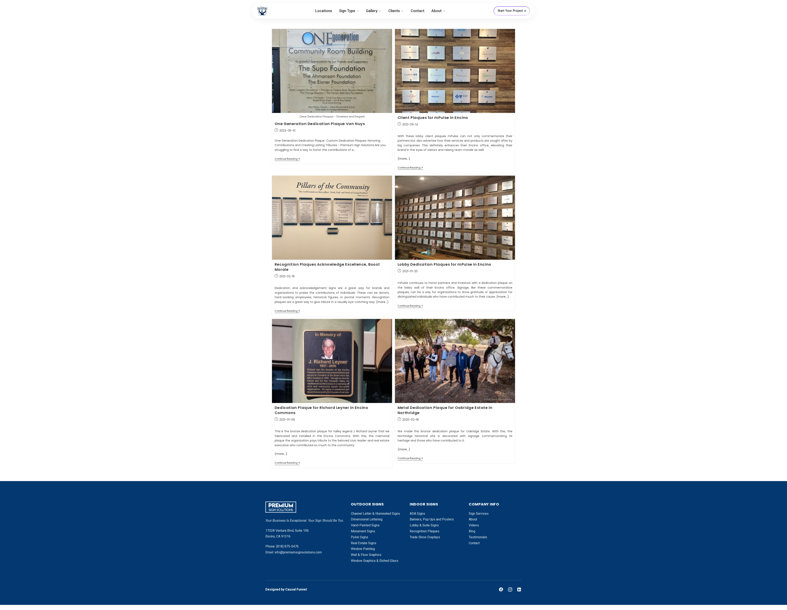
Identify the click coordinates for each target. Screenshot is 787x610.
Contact (417, 11)
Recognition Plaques (424, 531)
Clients (394, 11)
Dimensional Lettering (366, 519)
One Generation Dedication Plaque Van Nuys (320, 123)
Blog (472, 531)
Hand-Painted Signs (365, 525)
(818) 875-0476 (287, 546)
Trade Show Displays (425, 537)
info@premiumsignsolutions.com (298, 552)
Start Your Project (510, 11)
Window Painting (363, 549)
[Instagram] (510, 589)
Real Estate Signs (363, 543)
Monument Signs (363, 531)
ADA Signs (417, 514)
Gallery (372, 11)
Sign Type (347, 11)
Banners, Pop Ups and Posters (432, 519)
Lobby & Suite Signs (424, 525)
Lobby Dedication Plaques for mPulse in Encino (444, 264)
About (436, 11)
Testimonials (478, 537)
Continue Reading (287, 158)
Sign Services (479, 514)
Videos (474, 525)
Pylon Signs (359, 537)
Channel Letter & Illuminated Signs (375, 514)
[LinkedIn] (519, 589)
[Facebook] (501, 589)
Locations (323, 11)
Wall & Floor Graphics (366, 555)
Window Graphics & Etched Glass (374, 561)
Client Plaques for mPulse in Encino (433, 117)
